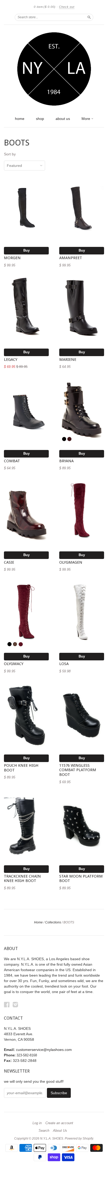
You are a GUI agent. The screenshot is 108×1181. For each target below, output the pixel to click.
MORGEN (12, 257)
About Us (60, 1131)
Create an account (59, 1123)
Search (44, 1131)
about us (63, 119)
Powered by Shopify (79, 1138)
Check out (66, 6)
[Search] (89, 17)
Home (38, 922)
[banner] (54, 69)
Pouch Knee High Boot (21, 767)
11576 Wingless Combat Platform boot (77, 770)
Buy (26, 250)
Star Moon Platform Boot (81, 878)
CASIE (9, 562)
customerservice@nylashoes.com (44, 1050)
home (19, 119)
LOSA (64, 663)
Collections (53, 922)
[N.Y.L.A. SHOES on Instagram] (15, 1004)
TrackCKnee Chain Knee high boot (22, 878)
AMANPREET (70, 257)
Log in (37, 1123)
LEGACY (10, 359)
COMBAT (12, 461)
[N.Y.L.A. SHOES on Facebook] (7, 1004)
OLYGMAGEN (70, 562)
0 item (45, 6)
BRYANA (66, 461)
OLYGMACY (13, 663)
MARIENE (67, 359)
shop (40, 119)
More (86, 119)
